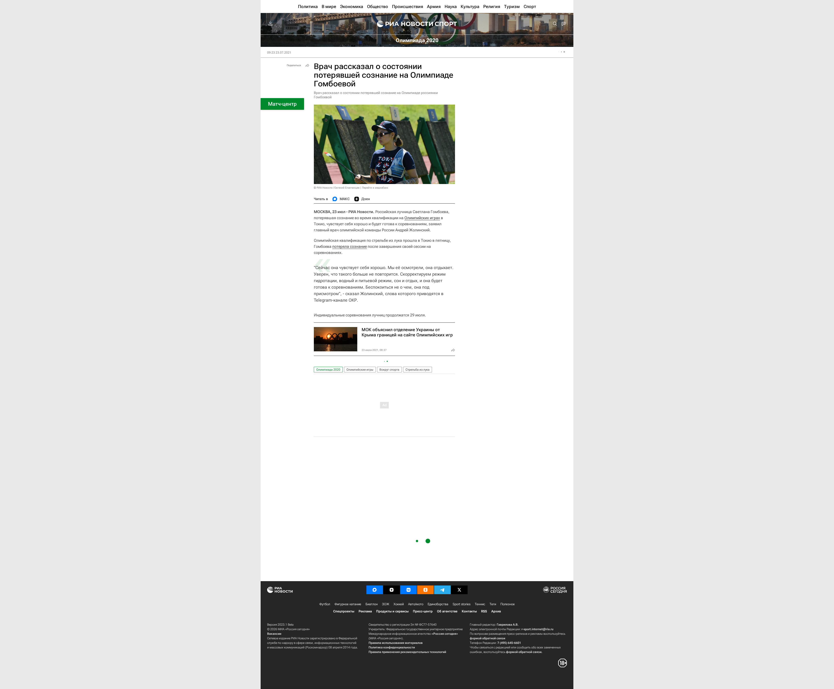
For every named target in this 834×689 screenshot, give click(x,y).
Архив (496, 611)
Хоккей (399, 604)
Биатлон (372, 604)
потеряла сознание (349, 246)
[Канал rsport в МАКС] (374, 589)
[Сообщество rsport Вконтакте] (408, 589)
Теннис (480, 604)
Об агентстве (447, 611)
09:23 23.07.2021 (279, 52)
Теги (493, 604)
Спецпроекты (343, 611)
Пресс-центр (423, 611)
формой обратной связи (487, 638)
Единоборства (438, 604)
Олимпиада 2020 (328, 369)
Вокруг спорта (389, 369)
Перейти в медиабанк (375, 187)
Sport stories (461, 604)
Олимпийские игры (359, 369)
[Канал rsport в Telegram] (442, 589)
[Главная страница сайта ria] (402, 24)
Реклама (365, 611)
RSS (484, 611)
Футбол (324, 604)
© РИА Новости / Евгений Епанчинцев (337, 187)
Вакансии (274, 633)
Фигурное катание (347, 604)
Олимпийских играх (422, 217)
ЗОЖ (385, 604)
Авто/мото (415, 604)
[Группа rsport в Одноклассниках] (425, 589)
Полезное (507, 604)
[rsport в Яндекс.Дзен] (391, 589)
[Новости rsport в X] (459, 589)
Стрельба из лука (417, 369)
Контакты (469, 611)
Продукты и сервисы (392, 611)
